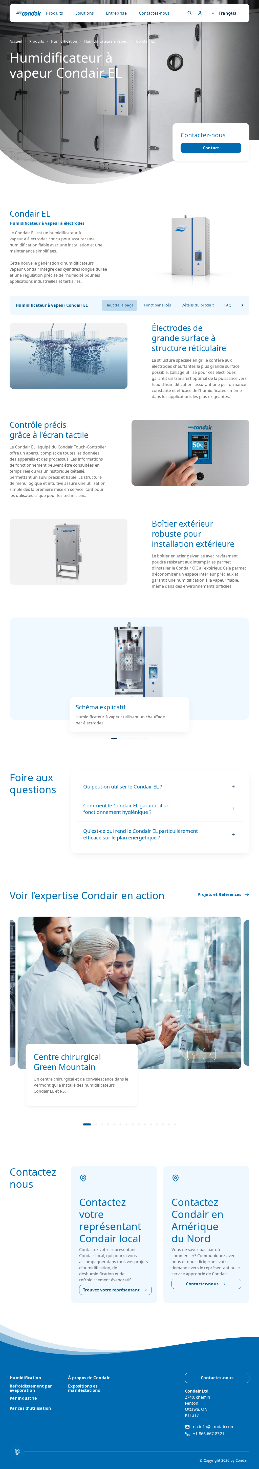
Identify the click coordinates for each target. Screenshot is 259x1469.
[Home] (28, 13)
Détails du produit (198, 305)
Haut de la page (119, 305)
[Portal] (189, 13)
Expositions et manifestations (84, 1388)
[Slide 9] (141, 738)
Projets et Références (219, 894)
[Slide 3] (122, 738)
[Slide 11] (147, 738)
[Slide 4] (125, 738)
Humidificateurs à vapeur (106, 41)
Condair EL (145, 41)
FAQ (227, 305)
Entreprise (116, 13)
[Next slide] (209, 1054)
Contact (211, 148)
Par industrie (23, 1398)
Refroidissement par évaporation (31, 1388)
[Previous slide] (193, 1054)
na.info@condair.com (213, 1426)
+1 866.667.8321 (208, 1433)
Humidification (64, 41)
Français (227, 13)
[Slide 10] (144, 738)
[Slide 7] (135, 738)
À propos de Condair (89, 1377)
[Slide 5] (129, 738)
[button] (135, 635)
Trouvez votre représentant (111, 1290)
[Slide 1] (114, 738)
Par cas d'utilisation (30, 1408)
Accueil (16, 41)
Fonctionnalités (157, 305)
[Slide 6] (132, 738)
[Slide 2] (119, 738)
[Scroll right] (242, 305)
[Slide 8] (138, 738)
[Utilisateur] (199, 13)
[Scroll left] (95, 305)
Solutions (84, 13)
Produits (54, 13)
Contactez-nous (154, 13)
